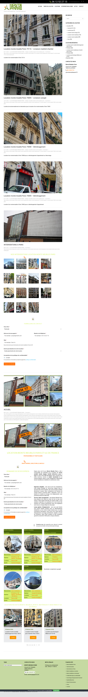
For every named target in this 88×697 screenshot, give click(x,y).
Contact (68, 686)
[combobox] (33, 329)
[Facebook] (81, 1)
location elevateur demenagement (22, 415)
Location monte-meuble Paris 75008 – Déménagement (24, 147)
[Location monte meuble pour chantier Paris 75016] (33, 618)
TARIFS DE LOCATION (48, 6)
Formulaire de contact (33, 324)
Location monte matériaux (73, 34)
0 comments (47, 51)
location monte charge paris (11, 249)
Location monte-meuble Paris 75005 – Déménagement (24, 196)
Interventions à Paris (71, 668)
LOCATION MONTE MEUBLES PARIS (17, 51)
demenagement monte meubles (35, 413)
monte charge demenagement (38, 418)
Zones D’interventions (71, 682)
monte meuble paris (10, 54)
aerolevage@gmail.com (75, 1)
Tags (5, 662)
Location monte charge (72, 32)
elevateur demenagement (55, 413)
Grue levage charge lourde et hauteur (74, 677)
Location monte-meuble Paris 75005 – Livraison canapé (25, 98)
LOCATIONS (57, 6)
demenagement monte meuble (23, 413)
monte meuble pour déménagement (12, 419)
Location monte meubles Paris (9, 11)
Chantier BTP (70, 28)
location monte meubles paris (27, 418)
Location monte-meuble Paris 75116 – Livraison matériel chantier (28, 49)
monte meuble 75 (51, 53)
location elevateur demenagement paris (36, 415)
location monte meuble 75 (20, 53)
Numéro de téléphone (40, 333)
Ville (5, 340)
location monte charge (48, 415)
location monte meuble (10, 53)
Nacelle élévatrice (70, 680)
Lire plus (13, 637)
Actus (68, 684)
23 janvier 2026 (50, 629)
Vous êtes (7, 326)
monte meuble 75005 (52, 102)
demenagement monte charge (11, 413)
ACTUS (75, 6)
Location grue (70, 30)
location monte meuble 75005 (11, 102)
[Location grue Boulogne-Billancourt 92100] (53, 618)
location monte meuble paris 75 (34, 102)
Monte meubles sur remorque (73, 673)
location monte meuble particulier (15, 418)
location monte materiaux (42, 416)
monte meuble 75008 (52, 151)
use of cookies (49, 690)
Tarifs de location (70, 666)
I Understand (56, 690)
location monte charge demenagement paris (18, 416)
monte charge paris (42, 249)
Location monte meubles (37, 51)
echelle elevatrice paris (45, 413)
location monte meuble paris (42, 53)
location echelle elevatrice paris (9, 415)
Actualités (31, 51)
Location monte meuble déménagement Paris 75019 (75, 45)
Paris (43, 51)
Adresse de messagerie (10, 333)
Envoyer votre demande (9, 364)
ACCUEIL (40, 6)
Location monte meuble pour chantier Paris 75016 (74, 50)
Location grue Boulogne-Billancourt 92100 (74, 56)
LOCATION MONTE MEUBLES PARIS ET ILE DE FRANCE (33, 453)
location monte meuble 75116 (30, 53)
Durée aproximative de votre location (14, 348)
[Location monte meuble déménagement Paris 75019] (13, 618)
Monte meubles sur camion (72, 671)
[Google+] (83, 1)
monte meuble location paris (51, 249)
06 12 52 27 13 (59, 1)
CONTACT (81, 6)
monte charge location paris (33, 249)
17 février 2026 (9, 629)
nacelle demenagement (24, 419)
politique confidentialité (31, 359)
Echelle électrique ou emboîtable (73, 675)
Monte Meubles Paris (71, 664)
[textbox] (32, 329)
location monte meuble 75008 (11, 151)
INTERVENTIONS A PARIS (67, 6)
